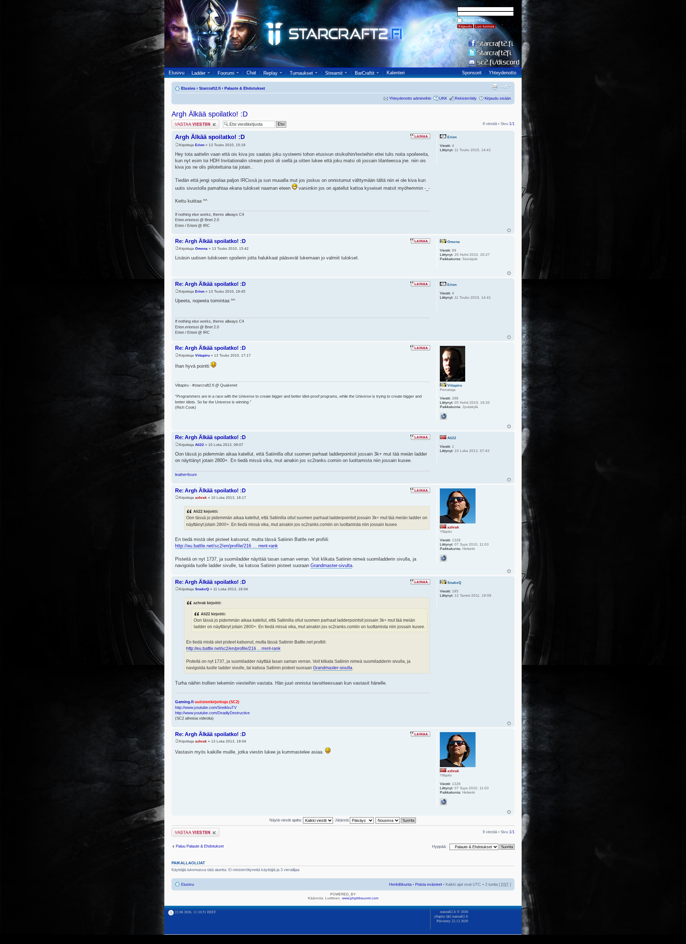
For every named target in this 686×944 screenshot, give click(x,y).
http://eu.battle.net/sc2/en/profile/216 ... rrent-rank (226, 545)
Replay (270, 73)
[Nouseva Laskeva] (396, 820)
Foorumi (226, 73)
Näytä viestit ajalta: (286, 820)
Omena (201, 248)
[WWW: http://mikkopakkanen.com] (443, 416)
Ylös (509, 230)
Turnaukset (301, 73)
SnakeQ (202, 589)
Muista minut (474, 20)
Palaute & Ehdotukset (244, 88)
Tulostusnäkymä (495, 87)
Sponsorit (472, 72)
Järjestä (342, 820)
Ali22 (199, 445)
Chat (251, 72)
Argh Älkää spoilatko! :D (210, 114)
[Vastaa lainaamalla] (420, 136)
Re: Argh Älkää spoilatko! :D (210, 241)
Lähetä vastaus (185, 122)
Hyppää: (439, 846)
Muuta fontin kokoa (506, 87)
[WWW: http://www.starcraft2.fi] (443, 558)
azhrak (201, 498)
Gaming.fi (184, 702)
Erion (199, 145)
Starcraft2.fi (210, 88)
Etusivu (176, 72)
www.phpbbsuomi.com (360, 898)
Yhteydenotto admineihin (410, 98)
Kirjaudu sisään (497, 98)
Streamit (334, 73)
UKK (443, 98)
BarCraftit (364, 73)
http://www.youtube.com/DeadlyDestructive (212, 713)
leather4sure (186, 474)
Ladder (198, 73)
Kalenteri (396, 72)
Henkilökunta (400, 884)
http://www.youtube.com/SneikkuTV (206, 707)
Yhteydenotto (502, 72)
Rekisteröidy (466, 98)
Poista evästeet (428, 884)
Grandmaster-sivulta (331, 565)
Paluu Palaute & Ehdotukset (200, 846)
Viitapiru (202, 355)
